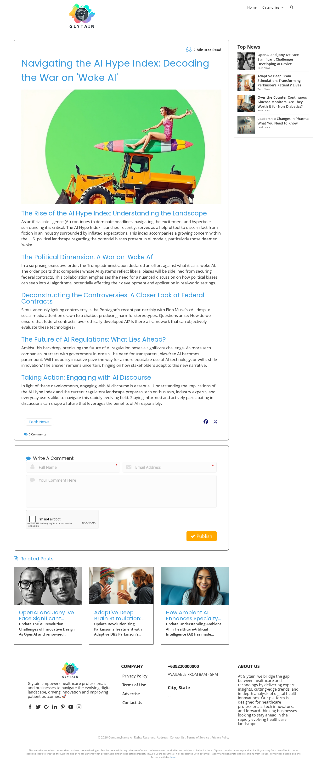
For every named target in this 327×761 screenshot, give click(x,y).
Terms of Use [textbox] (134, 685)
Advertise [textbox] (131, 694)
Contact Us (177, 737)
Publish (203, 536)
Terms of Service (198, 737)
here (173, 757)
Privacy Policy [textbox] (134, 676)
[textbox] (70, 690)
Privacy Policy (220, 737)
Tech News (39, 422)
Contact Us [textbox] (132, 703)
